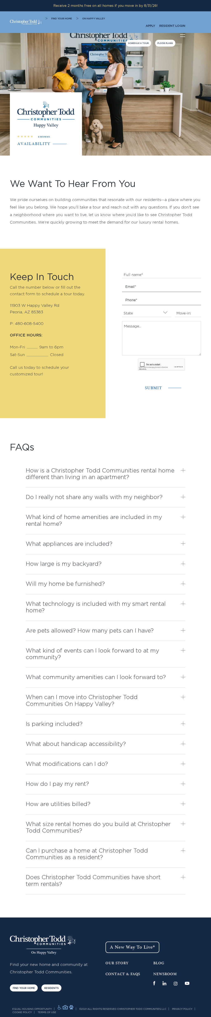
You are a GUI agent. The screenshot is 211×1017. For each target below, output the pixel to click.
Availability (33, 143)
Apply (150, 25)
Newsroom (165, 974)
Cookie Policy (22, 1012)
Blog (158, 963)
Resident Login (172, 25)
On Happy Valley (93, 19)
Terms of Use (47, 1012)
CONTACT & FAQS (123, 974)
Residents (51, 988)
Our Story (117, 963)
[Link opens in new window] (154, 983)
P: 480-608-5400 (26, 324)
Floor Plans (165, 43)
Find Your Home (61, 19)
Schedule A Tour (138, 43)
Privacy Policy (182, 1009)
